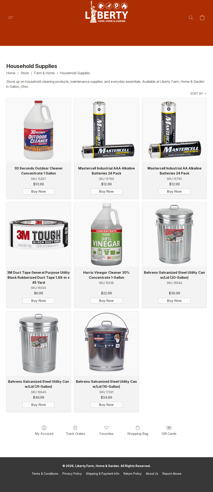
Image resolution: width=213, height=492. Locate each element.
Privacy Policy (72, 473)
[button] (106, 17)
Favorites (106, 434)
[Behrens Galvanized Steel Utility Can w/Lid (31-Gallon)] (38, 343)
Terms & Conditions (45, 473)
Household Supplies (75, 73)
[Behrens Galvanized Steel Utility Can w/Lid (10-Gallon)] (106, 343)
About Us (152, 473)
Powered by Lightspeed (106, 481)
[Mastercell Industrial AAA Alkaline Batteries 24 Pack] (106, 130)
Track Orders (75, 434)
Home (10, 73)
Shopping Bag (137, 434)
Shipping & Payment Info (102, 473)
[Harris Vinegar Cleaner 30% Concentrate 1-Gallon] (106, 234)
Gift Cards (169, 434)
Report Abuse (171, 473)
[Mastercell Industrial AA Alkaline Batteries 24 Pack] (174, 130)
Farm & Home (44, 73)
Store (25, 73)
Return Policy (133, 473)
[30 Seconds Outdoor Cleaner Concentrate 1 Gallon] (38, 130)
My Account (44, 434)
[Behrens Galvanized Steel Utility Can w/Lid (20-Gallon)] (174, 234)
